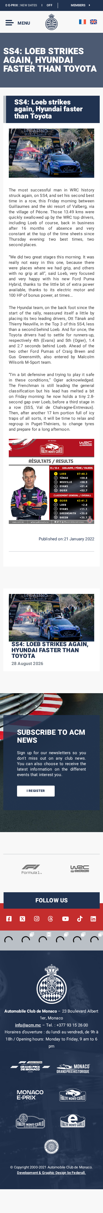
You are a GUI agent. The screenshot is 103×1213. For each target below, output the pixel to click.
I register (36, 790)
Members (80, 5)
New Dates (18, 5)
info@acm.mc (28, 1025)
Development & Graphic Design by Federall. (51, 1172)
